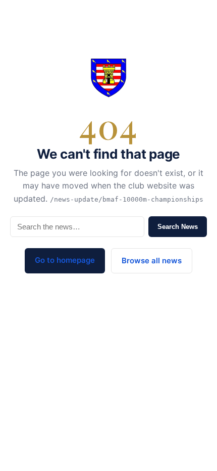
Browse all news (152, 260)
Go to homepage (65, 260)
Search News (177, 226)
